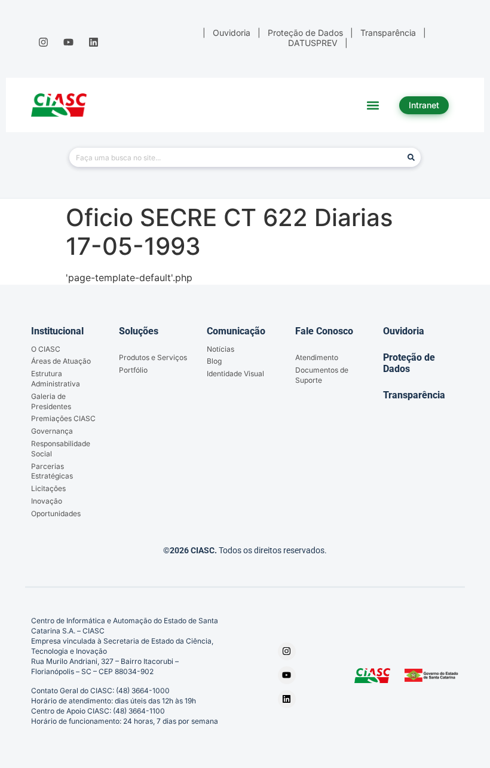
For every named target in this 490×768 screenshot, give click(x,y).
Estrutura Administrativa (55, 378)
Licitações (48, 488)
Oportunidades (56, 513)
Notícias (220, 349)
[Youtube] (68, 42)
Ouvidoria (403, 331)
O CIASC (45, 349)
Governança (52, 430)
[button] (373, 105)
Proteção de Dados (409, 363)
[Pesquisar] (411, 157)
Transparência (414, 395)
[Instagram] (43, 42)
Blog (214, 360)
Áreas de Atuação (61, 360)
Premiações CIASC (63, 418)
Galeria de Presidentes (51, 401)
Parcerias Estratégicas (52, 471)
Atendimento (316, 357)
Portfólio (133, 369)
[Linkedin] (94, 42)
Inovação (46, 500)
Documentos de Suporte (321, 375)
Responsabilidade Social (60, 448)
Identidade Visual (235, 373)
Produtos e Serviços (153, 357)
